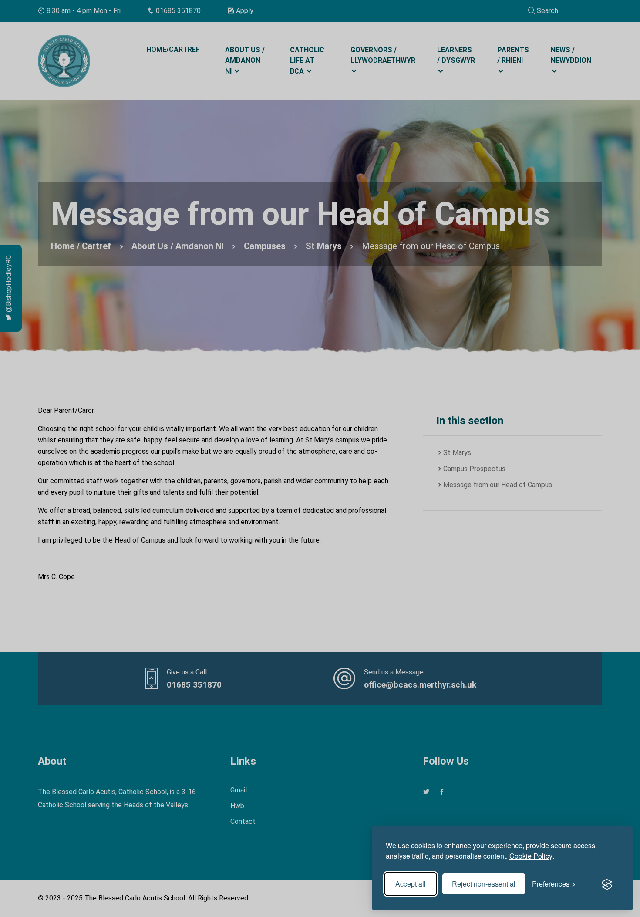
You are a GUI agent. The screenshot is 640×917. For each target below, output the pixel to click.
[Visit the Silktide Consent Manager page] (607, 884)
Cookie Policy (530, 856)
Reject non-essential (483, 884)
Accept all (410, 884)
